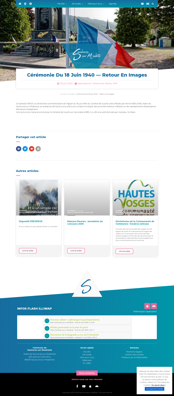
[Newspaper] (147, 3)
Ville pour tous (87, 357)
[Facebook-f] (77, 386)
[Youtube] (84, 386)
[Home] (20, 3)
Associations (84, 83)
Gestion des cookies (134, 354)
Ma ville (87, 352)
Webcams (87, 360)
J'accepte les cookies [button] (154, 389)
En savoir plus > (159, 385)
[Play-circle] (30, 3)
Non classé (32, 211)
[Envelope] (142, 3)
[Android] (154, 306)
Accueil (63, 94)
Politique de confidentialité (134, 357)
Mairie (108, 83)
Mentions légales (134, 352)
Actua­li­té (71, 94)
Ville (115, 83)
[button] (153, 4)
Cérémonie (98, 83)
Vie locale (87, 354)
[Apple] (147, 306)
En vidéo (87, 363)
